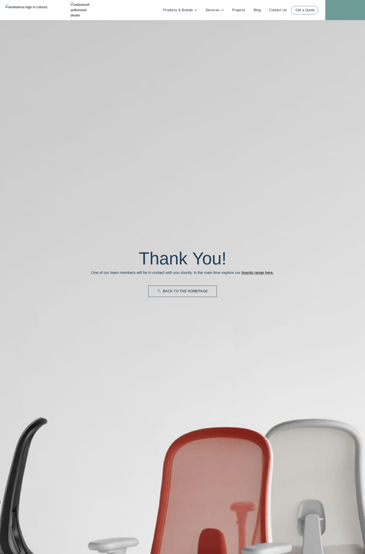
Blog (257, 10)
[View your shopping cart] (351, 10)
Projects (238, 10)
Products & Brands (178, 10)
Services (212, 10)
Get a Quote (305, 10)
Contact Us (278, 10)
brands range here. (258, 273)
